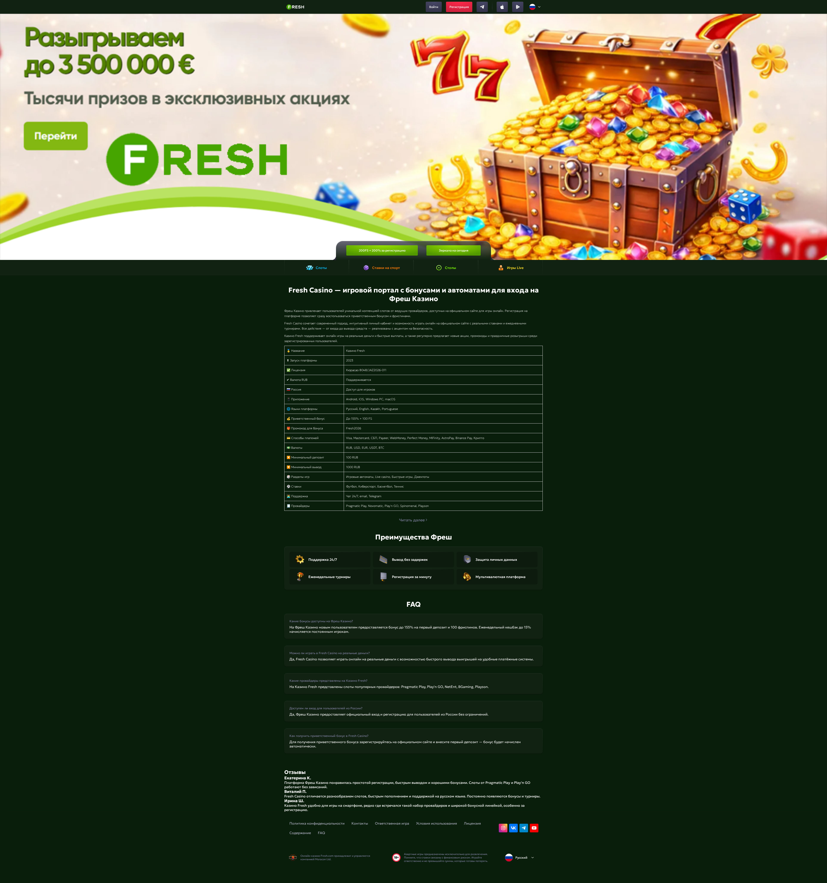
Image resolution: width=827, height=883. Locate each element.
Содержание (300, 833)
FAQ (321, 833)
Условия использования (436, 823)
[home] (295, 7)
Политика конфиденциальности (317, 823)
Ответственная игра (392, 823)
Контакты (359, 823)
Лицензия (472, 823)
